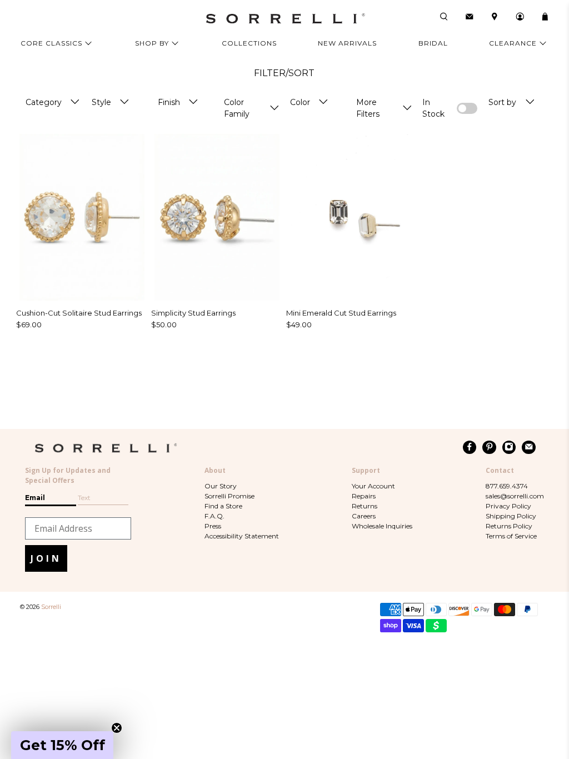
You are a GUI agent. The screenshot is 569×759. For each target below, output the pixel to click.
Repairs (364, 496)
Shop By (152, 43)
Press (212, 526)
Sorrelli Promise (229, 496)
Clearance (513, 43)
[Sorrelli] (284, 18)
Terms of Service (511, 536)
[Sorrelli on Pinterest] (489, 447)
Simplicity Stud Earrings (193, 312)
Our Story (220, 486)
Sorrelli (51, 607)
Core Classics (51, 43)
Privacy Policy (508, 506)
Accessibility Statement (241, 536)
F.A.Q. (214, 516)
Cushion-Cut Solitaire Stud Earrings (79, 312)
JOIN (46, 558)
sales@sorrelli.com (515, 496)
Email (35, 497)
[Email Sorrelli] (529, 447)
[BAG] (545, 16)
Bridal (433, 43)
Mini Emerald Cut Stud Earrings (341, 312)
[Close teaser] (116, 727)
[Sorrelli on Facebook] (470, 447)
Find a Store (223, 506)
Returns (364, 506)
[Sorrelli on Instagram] (509, 447)
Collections (249, 43)
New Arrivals (347, 43)
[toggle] (75, 102)
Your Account (373, 486)
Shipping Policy (511, 516)
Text (84, 497)
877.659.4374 (507, 486)
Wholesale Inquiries (382, 526)
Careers (364, 516)
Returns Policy (509, 526)
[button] (62, 745)
